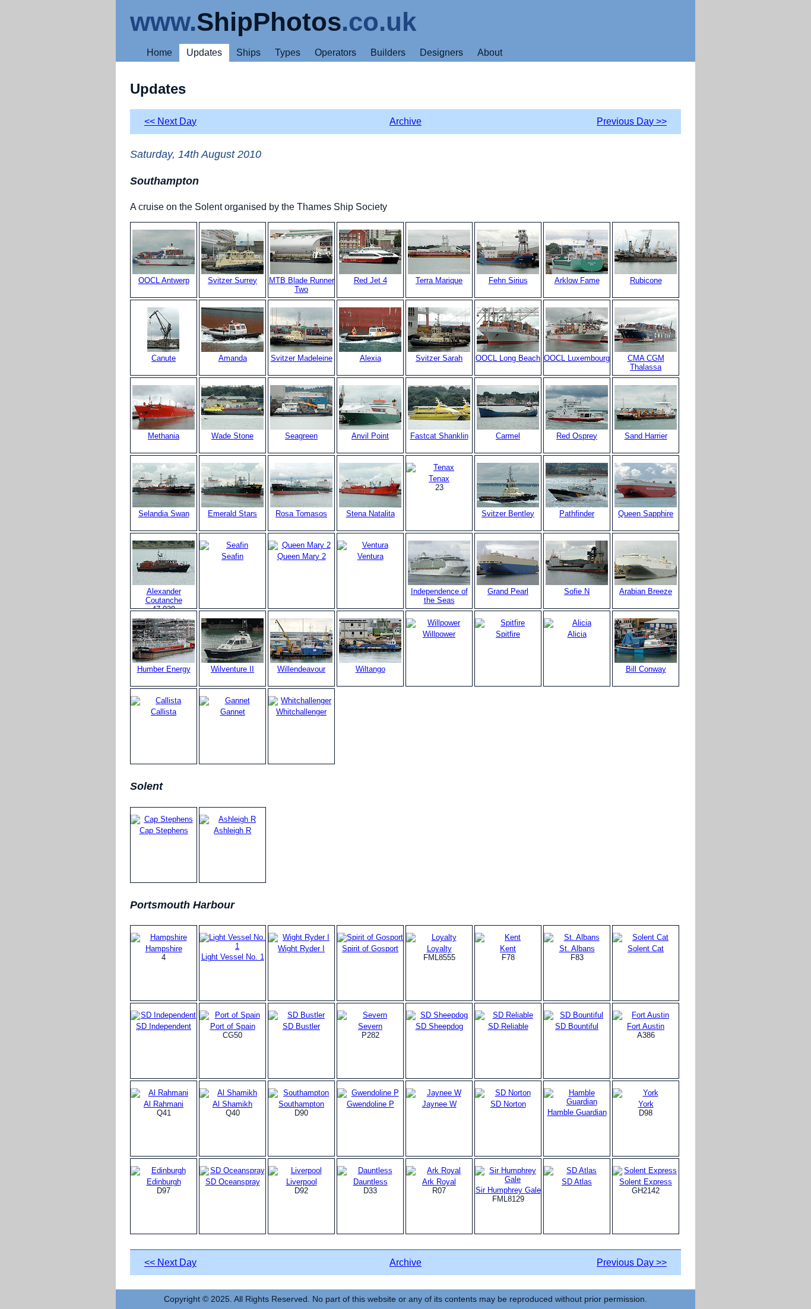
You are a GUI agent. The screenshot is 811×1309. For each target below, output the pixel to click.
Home (159, 52)
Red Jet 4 (370, 280)
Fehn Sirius (508, 280)
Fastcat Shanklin (439, 435)
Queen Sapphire (645, 513)
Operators (335, 52)
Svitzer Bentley (507, 513)
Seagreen (301, 435)
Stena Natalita (370, 513)
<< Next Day (170, 121)
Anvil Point (370, 435)
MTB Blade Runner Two (301, 285)
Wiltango (370, 669)
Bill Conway (646, 669)
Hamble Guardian (577, 1112)
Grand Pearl (507, 591)
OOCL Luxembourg (577, 358)
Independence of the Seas (439, 596)
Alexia (370, 358)
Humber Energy (164, 669)
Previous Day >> (632, 121)
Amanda (232, 358)
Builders (388, 52)
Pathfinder (576, 513)
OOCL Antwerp (163, 280)
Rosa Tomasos (301, 513)
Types (287, 52)
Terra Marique (439, 280)
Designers (441, 52)
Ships (248, 52)
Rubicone (646, 280)
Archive (405, 121)
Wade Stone (232, 435)
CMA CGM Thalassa (646, 362)
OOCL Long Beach (508, 358)
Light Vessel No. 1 (232, 956)
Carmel (508, 435)
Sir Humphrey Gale (508, 1190)
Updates (204, 52)
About (489, 52)
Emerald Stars (232, 513)
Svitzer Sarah (439, 358)
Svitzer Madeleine (301, 358)
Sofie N (577, 591)
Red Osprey (576, 435)
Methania (163, 435)
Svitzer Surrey (232, 280)
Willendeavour (301, 669)
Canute (163, 358)
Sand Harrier (646, 435)
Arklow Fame (577, 280)
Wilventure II (232, 669)
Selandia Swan (163, 513)
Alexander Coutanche (163, 596)
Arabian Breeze (645, 591)
